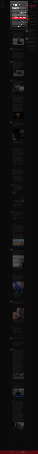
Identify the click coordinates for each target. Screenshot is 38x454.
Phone (23, 8)
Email (15, 8)
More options (19, 26)
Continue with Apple (19, 24)
